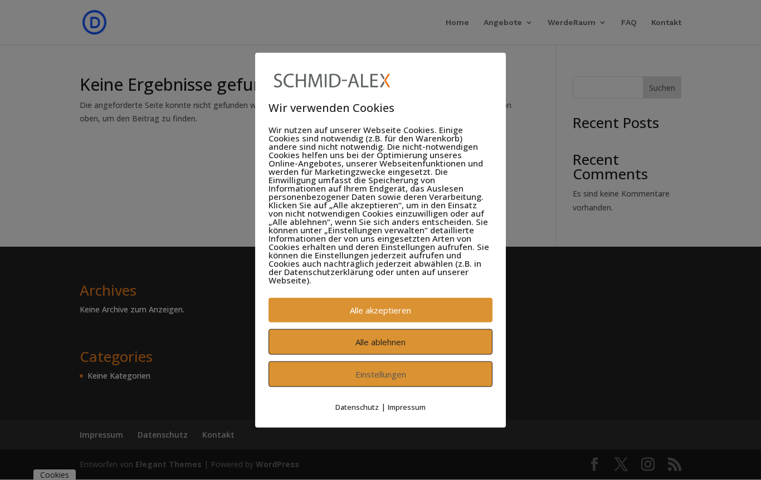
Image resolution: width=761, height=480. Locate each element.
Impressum (407, 407)
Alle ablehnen (380, 341)
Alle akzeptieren (380, 310)
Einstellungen (380, 374)
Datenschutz (357, 407)
